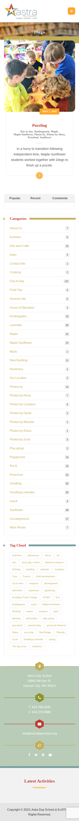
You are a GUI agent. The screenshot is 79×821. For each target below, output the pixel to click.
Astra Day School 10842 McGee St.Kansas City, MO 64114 (39, 681)
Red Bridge (45, 632)
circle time (17, 583)
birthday (16, 569)
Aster (13, 254)
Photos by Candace (22, 404)
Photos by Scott (20, 439)
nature (29, 611)
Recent (35, 198)
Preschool (33, 137)
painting (16, 618)
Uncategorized (19, 518)
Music (13, 351)
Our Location (18, 377)
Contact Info (17, 263)
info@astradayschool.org (39, 733)
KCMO (46, 597)
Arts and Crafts (19, 245)
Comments (60, 198)
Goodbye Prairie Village (24, 597)
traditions (37, 646)
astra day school (31, 562)
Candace (59, 569)
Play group (17, 448)
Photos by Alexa (56, 134)
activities (17, 555)
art (58, 555)
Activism (15, 237)
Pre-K (13, 465)
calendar (44, 569)
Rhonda (61, 632)
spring (52, 639)
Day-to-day (26, 131)
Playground (17, 457)
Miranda (16, 611)
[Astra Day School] (25, 11)
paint (56, 611)
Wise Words (18, 527)
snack (13, 501)
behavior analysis (54, 562)
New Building (18, 360)
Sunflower (45, 137)
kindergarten (18, 604)
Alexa (48, 555)
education (17, 590)
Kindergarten (41, 131)
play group (48, 618)
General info (18, 298)
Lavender (16, 325)
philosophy (31, 618)
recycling (28, 632)
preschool (17, 625)
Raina (15, 632)
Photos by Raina (20, 430)
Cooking (15, 272)
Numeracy (16, 369)
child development (45, 576)
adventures (33, 555)
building (30, 569)
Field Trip (16, 289)
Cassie (26, 576)
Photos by (39, 134)
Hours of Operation (22, 307)
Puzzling (39, 125)
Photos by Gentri (20, 413)
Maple (54, 131)
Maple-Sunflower (23, 134)
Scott (15, 639)
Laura (34, 604)
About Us (16, 228)
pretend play (34, 625)
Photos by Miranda (22, 421)
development (51, 583)
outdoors (43, 611)
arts (14, 562)
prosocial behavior (56, 625)
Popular (14, 198)
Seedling (15, 483)
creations (34, 583)
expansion (33, 590)
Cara (14, 576)
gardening (50, 590)
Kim (58, 597)
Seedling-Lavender (22, 492)
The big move (19, 646)
